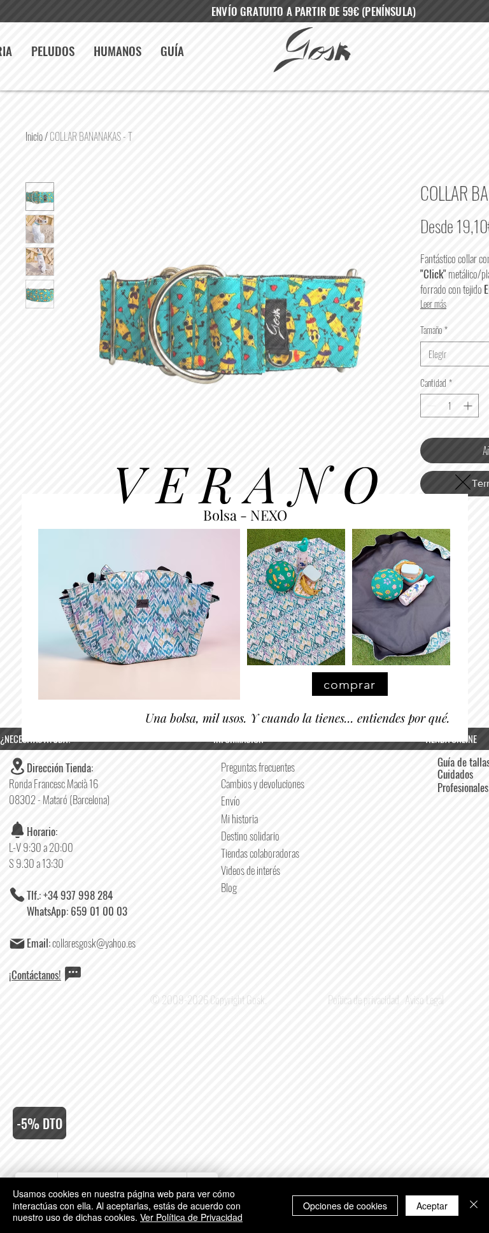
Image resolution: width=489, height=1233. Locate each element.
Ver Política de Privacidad (191, 1217)
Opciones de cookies (345, 1205)
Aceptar (432, 1205)
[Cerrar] (473, 1205)
